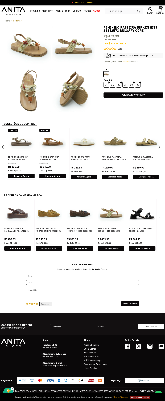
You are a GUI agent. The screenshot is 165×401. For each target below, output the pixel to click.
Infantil (59, 10)
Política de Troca (91, 356)
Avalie (120, 49)
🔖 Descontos (82, 2)
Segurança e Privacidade (95, 364)
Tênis (68, 10)
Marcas (87, 10)
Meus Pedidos (90, 368)
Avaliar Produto (130, 304)
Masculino (47, 10)
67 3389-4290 (50, 347)
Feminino (35, 10)
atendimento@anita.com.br (55, 365)
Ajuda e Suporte (91, 345)
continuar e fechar (140, 397)
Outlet (96, 10)
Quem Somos (90, 348)
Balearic (77, 10)
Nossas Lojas (90, 352)
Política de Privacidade (120, 397)
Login (150, 13)
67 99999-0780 (50, 356)
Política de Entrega (93, 360)
